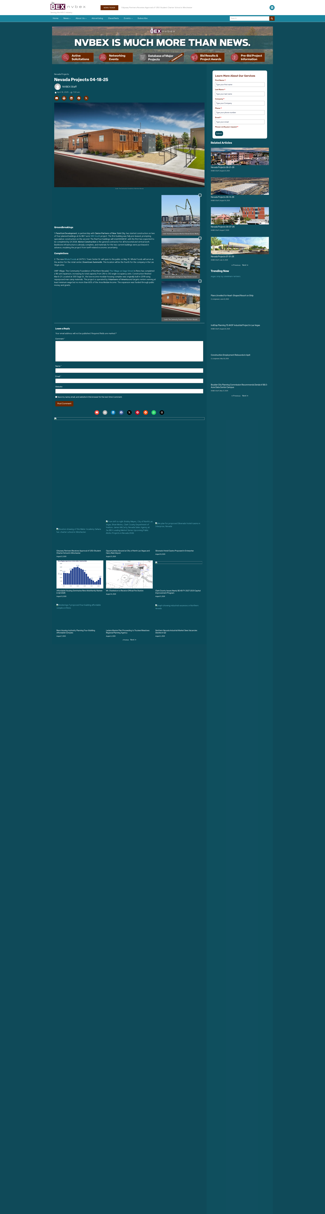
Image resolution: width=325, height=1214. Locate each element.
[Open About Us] (86, 18)
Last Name (220, 89)
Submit (219, 133)
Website (58, 387)
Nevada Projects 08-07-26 (223, 227)
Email (58, 377)
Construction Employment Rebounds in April (230, 355)
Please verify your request (226, 127)
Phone (218, 108)
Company (219, 99)
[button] (56, 98)
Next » (133, 640)
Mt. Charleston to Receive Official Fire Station (124, 591)
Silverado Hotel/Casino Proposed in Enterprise (174, 551)
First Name (220, 80)
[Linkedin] (272, 7)
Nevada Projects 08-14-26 (222, 197)
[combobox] (249, 18)
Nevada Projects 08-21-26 (222, 167)
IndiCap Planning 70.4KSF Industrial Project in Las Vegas (144, 8)
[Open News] (70, 18)
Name (58, 366)
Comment (60, 339)
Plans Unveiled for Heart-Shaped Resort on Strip (232, 296)
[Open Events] (132, 18)
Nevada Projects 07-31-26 (222, 257)
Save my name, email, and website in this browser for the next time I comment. (90, 397)
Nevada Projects (61, 74)
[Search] (272, 18)
